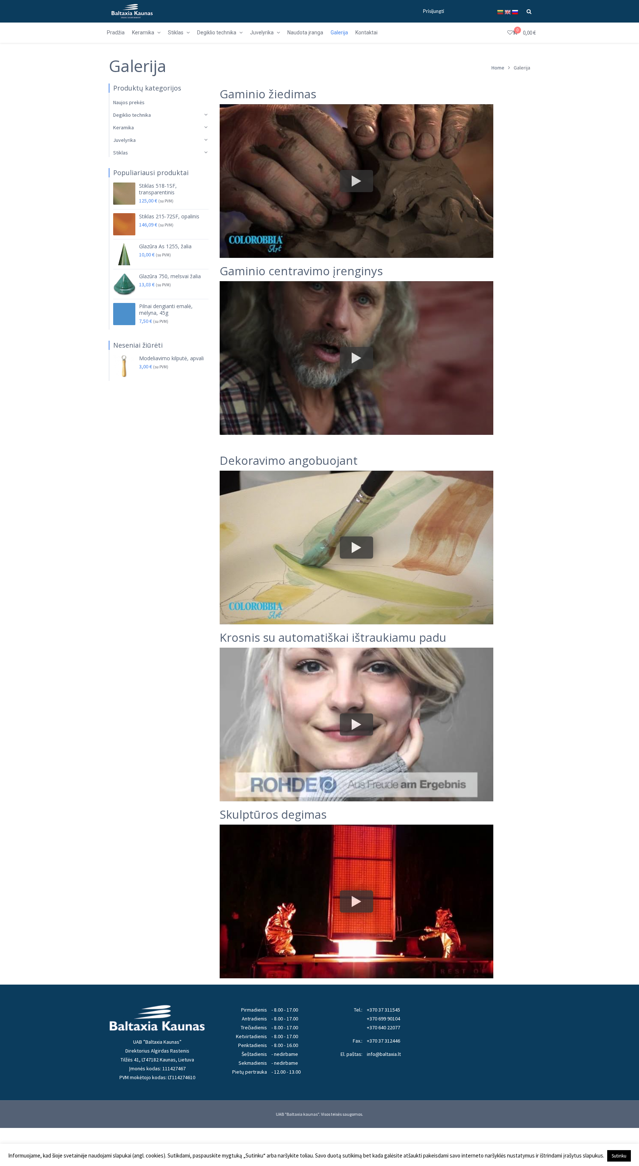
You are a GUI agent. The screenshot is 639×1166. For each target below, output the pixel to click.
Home (497, 67)
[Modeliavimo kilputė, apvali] (124, 366)
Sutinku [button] (619, 1156)
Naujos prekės (129, 102)
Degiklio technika (132, 115)
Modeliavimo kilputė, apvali (171, 358)
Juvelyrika (124, 140)
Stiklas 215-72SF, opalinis (169, 216)
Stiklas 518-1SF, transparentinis (158, 189)
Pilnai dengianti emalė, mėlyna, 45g (166, 309)
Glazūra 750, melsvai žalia (170, 276)
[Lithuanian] (500, 12)
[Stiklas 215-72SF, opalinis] (124, 224)
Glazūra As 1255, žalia (165, 246)
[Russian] (514, 12)
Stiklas (120, 152)
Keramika (123, 127)
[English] (507, 12)
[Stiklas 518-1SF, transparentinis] (124, 194)
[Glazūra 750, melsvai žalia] (124, 284)
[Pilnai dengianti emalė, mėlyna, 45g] (124, 314)
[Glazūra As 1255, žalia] (124, 254)
